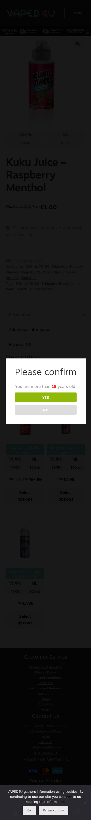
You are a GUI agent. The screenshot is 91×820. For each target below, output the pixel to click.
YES (45, 397)
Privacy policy (53, 810)
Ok (29, 810)
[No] (84, 802)
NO (46, 409)
